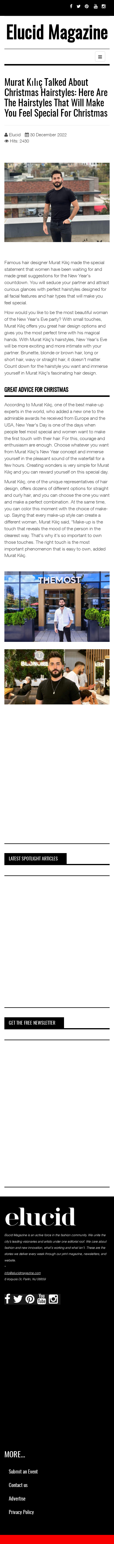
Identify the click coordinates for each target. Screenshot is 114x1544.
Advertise (17, 1498)
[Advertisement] (57, 778)
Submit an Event (23, 1471)
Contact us (18, 1485)
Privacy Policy (21, 1512)
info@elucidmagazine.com (22, 1273)
